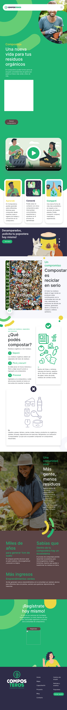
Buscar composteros (11, 122)
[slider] (9, 311)
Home (38, 677)
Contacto (40, 698)
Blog (38, 694)
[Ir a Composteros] (13, 7)
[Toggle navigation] (61, 7)
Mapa (38, 681)
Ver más (7, 241)
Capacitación (41, 686)
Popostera (56, 690)
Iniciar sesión (58, 694)
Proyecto (40, 690)
